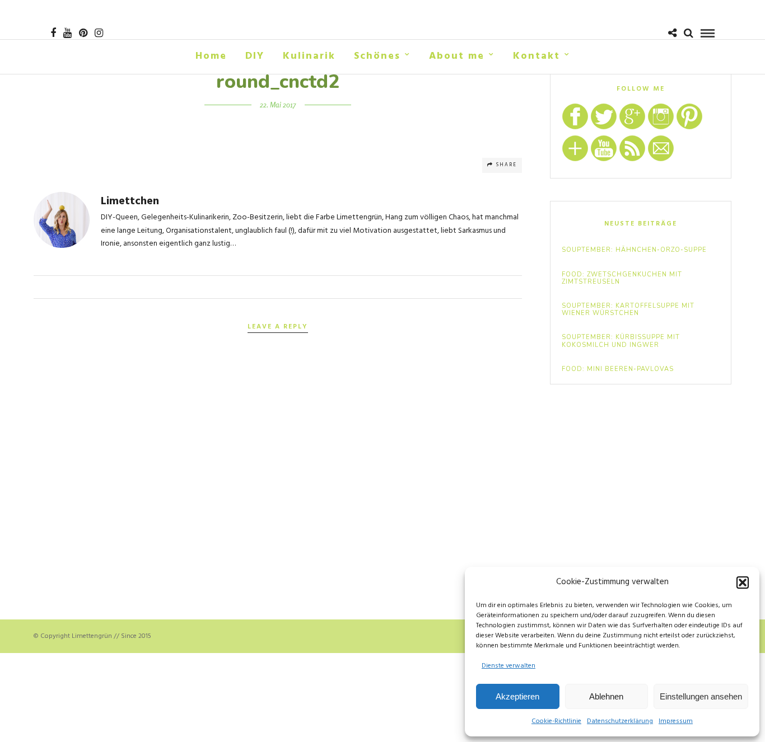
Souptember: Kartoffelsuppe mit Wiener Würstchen (628, 309)
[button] (742, 582)
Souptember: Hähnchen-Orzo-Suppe (634, 249)
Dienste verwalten (508, 665)
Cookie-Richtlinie (556, 721)
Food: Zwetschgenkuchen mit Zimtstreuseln (622, 278)
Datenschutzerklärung (620, 721)
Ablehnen (606, 696)
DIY (254, 56)
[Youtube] (67, 33)
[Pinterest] (83, 33)
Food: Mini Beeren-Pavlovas (618, 369)
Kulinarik (309, 56)
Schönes (377, 56)
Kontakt (536, 56)
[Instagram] (99, 33)
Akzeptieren (517, 696)
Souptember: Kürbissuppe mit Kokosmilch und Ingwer (621, 341)
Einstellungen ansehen (701, 696)
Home (211, 56)
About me (456, 56)
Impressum (676, 721)
